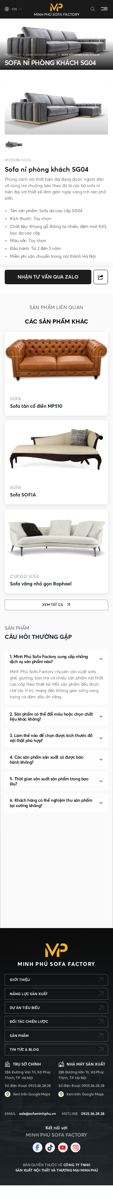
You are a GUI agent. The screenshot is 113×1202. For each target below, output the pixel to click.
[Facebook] (37, 1147)
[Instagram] (75, 1147)
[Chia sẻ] (101, 277)
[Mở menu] (104, 9)
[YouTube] (63, 1147)
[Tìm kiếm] (93, 9)
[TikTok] (50, 1147)
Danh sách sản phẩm (41, 54)
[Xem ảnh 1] (14, 145)
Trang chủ (12, 54)
